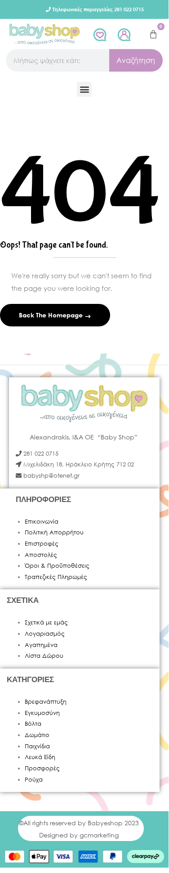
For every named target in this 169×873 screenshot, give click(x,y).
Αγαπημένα (41, 645)
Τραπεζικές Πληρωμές (56, 577)
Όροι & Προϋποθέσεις (57, 566)
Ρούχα (34, 779)
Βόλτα (33, 724)
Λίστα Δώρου (44, 656)
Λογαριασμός (45, 634)
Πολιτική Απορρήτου (54, 532)
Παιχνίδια (37, 746)
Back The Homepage (51, 315)
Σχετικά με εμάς (46, 622)
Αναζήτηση (135, 60)
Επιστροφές (41, 543)
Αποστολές (41, 555)
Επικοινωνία (41, 521)
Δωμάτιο (37, 735)
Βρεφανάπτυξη (46, 702)
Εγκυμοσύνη (42, 713)
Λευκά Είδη (40, 757)
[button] (84, 89)
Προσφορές (42, 768)
